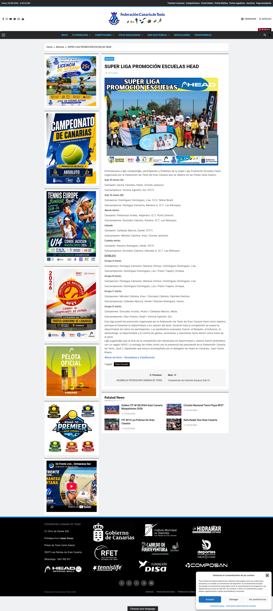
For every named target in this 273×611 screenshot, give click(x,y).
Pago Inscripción (263, 3)
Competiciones (193, 3)
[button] (267, 575)
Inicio (65, 35)
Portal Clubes (207, 3)
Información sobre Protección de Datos (241, 606)
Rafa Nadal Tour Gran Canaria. (201, 420)
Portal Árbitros (221, 3)
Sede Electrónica (157, 35)
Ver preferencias (257, 599)
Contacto (149, 592)
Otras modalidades (129, 35)
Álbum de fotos (113, 357)
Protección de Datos (166, 592)
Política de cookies (217, 606)
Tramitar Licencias (176, 3)
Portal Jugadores (237, 3)
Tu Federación (80, 35)
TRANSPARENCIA (202, 35)
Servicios (250, 3)
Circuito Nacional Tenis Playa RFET (204, 405)
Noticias (109, 59)
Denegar (233, 599)
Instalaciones (182, 35)
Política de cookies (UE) (188, 592)
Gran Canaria (121, 364)
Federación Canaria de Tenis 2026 (60, 592)
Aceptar (210, 599)
